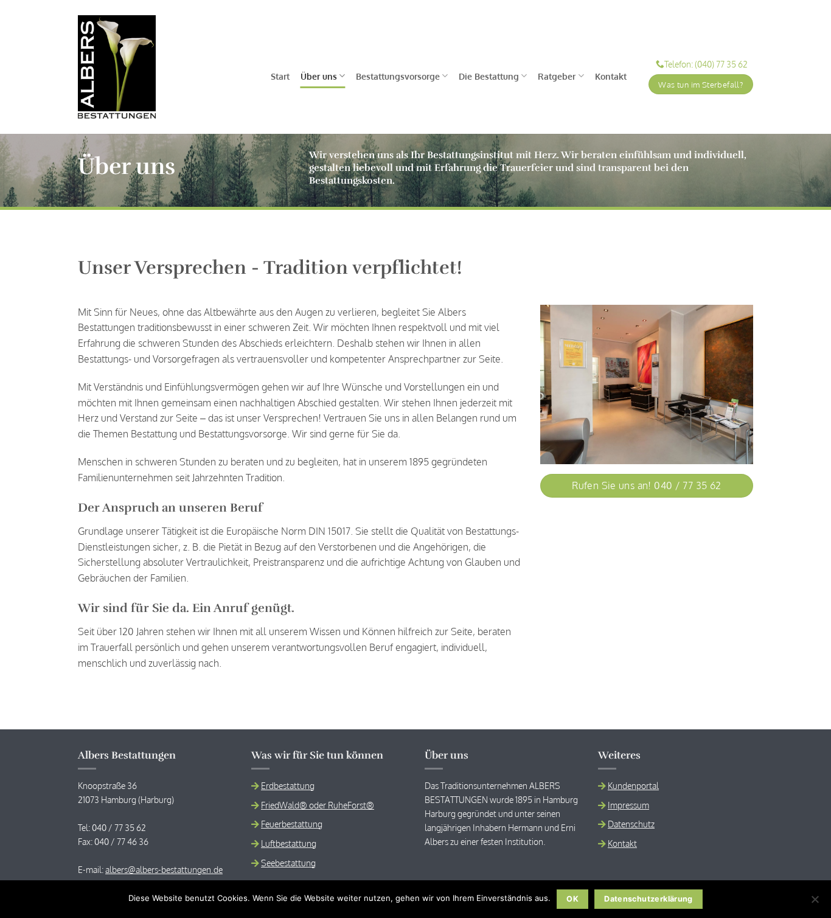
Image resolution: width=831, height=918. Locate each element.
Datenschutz (631, 823)
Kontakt (611, 76)
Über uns (319, 76)
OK (572, 898)
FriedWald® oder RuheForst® (317, 804)
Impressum (628, 804)
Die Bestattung (489, 76)
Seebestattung (288, 862)
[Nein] (814, 903)
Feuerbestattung (291, 823)
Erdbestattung (288, 785)
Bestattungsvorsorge (398, 76)
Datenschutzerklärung (648, 898)
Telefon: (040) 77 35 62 (706, 64)
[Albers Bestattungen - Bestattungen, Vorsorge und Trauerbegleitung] (117, 67)
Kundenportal (633, 785)
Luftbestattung (288, 843)
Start (280, 76)
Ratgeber (556, 76)
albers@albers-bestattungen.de (164, 869)
